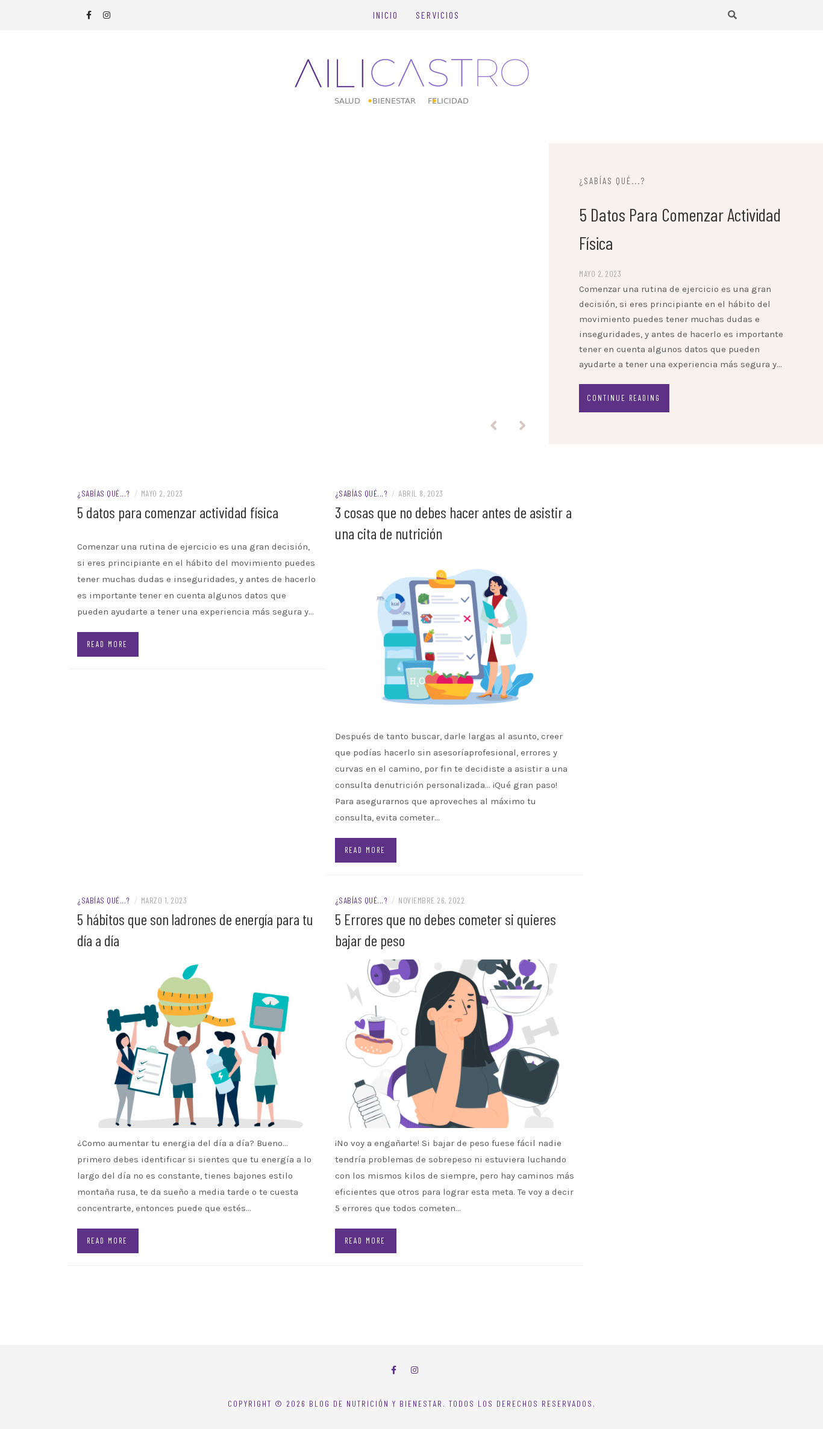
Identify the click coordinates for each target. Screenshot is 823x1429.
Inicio (385, 14)
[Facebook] (393, 1370)
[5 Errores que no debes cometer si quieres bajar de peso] (455, 1042)
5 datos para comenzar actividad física (177, 512)
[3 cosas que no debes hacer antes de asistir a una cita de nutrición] (455, 636)
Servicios (438, 14)
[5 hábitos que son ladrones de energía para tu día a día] (197, 1042)
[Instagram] (414, 1370)
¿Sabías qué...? (612, 180)
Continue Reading (623, 398)
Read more (107, 644)
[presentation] (493, 426)
